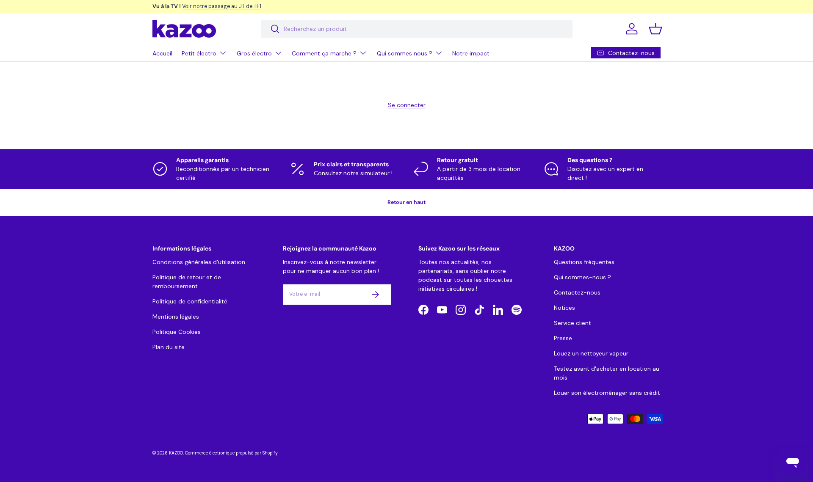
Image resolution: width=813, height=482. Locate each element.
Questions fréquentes (584, 262)
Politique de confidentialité (189, 301)
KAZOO (176, 453)
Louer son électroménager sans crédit (607, 393)
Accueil (162, 53)
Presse (563, 338)
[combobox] (416, 29)
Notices (564, 307)
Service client (572, 323)
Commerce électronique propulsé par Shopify (231, 453)
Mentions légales (175, 316)
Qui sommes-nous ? (582, 277)
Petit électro (199, 53)
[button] (655, 28)
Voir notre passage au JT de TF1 (221, 6)
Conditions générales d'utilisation (198, 262)
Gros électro (254, 53)
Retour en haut (406, 202)
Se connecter (407, 105)
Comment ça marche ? (324, 53)
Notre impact (470, 53)
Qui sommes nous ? (404, 53)
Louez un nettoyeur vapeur (591, 353)
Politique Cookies (176, 332)
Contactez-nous (577, 292)
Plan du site (168, 347)
